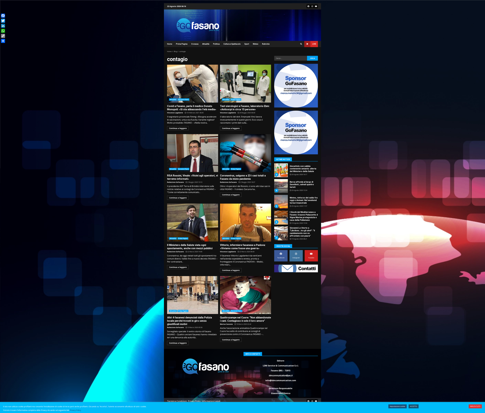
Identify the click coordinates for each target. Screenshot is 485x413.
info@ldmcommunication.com (280, 380)
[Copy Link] (3, 35)
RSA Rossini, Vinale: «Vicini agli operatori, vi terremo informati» (192, 153)
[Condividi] (3, 40)
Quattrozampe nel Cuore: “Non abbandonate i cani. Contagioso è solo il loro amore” (245, 295)
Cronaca (194, 44)
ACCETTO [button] (413, 406)
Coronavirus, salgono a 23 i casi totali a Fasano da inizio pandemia (245, 153)
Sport (246, 44)
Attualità (205, 44)
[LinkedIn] (3, 25)
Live (314, 44)
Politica (216, 44)
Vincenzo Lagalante (175, 113)
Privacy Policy (194, 401)
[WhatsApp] (3, 30)
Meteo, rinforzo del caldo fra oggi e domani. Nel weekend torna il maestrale (281, 186)
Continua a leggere (178, 128)
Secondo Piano (183, 99)
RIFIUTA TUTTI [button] (475, 406)
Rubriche (266, 44)
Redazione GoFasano (175, 182)
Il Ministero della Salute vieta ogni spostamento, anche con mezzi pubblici (192, 222)
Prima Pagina (181, 44)
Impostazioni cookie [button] (397, 406)
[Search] (301, 44)
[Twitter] (3, 20)
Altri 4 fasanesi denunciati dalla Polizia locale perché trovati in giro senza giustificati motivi (192, 295)
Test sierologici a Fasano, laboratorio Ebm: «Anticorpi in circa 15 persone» (245, 84)
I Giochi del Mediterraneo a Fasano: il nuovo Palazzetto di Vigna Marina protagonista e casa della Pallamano (281, 202)
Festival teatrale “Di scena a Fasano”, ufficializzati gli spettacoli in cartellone (281, 233)
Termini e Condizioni (177, 401)
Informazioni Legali (211, 401)
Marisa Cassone (226, 324)
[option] (296, 171)
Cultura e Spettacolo (232, 44)
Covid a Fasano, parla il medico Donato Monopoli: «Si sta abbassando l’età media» (192, 84)
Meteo (255, 44)
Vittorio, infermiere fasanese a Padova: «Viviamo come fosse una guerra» (245, 222)
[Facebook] (3, 15)
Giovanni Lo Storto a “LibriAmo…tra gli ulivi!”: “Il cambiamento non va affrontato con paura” (281, 218)
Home (169, 44)
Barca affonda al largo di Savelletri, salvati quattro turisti (281, 170)
